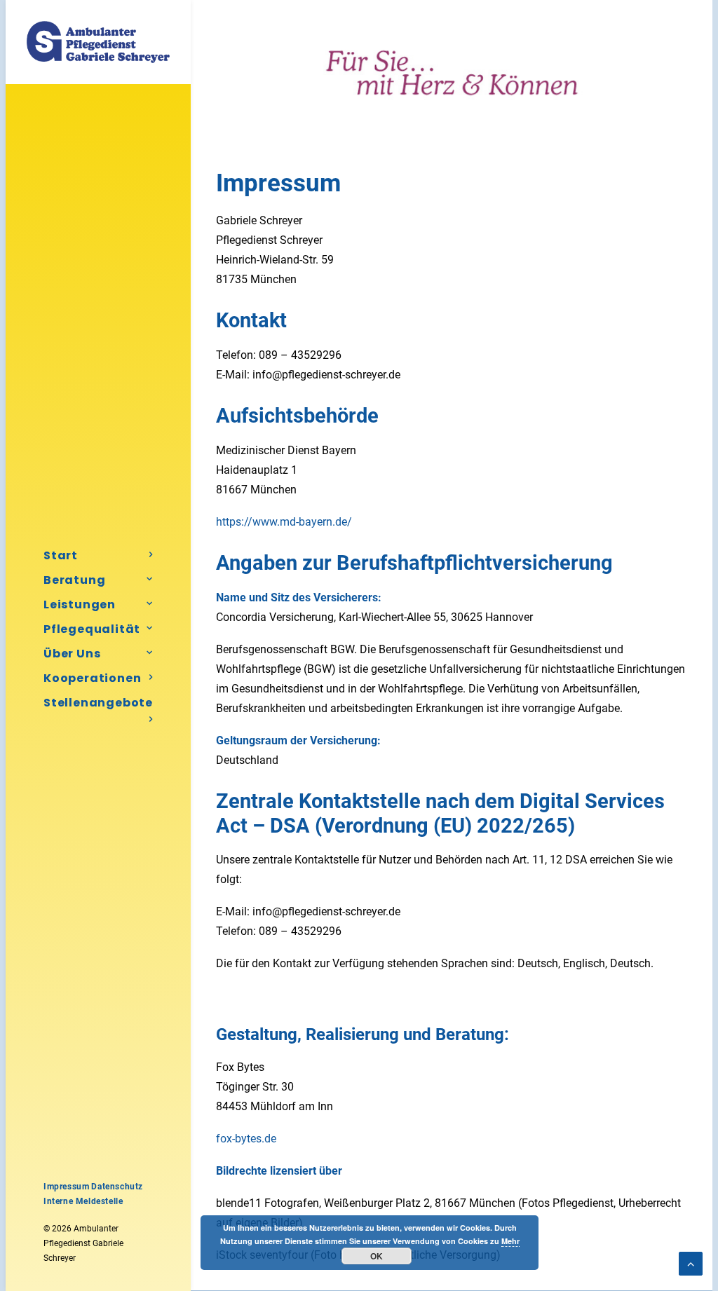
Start (60, 555)
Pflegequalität (91, 629)
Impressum (66, 1186)
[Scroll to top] (691, 1262)
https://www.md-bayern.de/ (284, 521)
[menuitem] (98, 555)
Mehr (510, 1241)
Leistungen (79, 604)
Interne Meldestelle (83, 1201)
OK (376, 1256)
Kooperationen (92, 678)
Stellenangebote (98, 703)
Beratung (74, 580)
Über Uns (71, 654)
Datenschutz (117, 1186)
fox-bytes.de (246, 1138)
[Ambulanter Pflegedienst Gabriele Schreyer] (98, 42)
